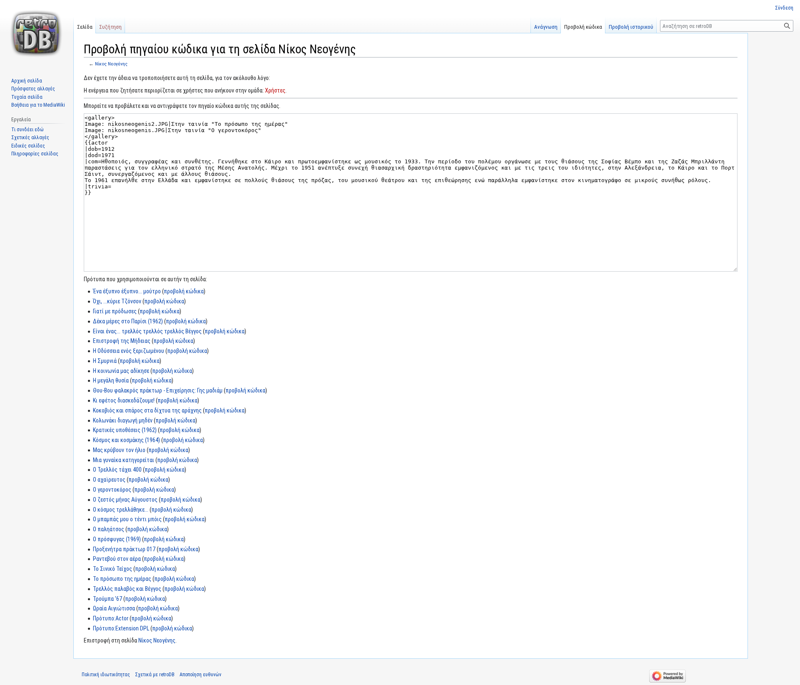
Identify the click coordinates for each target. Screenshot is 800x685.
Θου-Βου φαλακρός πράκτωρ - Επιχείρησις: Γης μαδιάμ (157, 390)
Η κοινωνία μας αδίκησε (121, 371)
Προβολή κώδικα (583, 27)
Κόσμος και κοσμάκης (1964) (126, 440)
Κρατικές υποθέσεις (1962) (125, 430)
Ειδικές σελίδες (28, 146)
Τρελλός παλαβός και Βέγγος (127, 588)
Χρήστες (275, 90)
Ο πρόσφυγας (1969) (117, 539)
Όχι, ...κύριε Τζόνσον (117, 301)
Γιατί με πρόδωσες (115, 311)
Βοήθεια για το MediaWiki (38, 105)
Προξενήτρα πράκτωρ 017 (124, 549)
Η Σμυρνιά (105, 361)
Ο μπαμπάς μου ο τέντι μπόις (127, 519)
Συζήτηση (110, 27)
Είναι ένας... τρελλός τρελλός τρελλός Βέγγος (147, 331)
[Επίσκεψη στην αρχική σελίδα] (36, 33)
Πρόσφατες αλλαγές (33, 89)
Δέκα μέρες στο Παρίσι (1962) (128, 321)
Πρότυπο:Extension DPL (121, 628)
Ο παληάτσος (108, 529)
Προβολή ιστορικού (631, 27)
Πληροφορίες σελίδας (34, 154)
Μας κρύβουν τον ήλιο (119, 450)
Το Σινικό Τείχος (112, 568)
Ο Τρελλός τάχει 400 (117, 469)
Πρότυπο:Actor (110, 618)
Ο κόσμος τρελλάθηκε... (120, 509)
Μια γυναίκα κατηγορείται (123, 460)
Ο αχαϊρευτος (109, 479)
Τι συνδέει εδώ (27, 129)
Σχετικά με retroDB (155, 675)
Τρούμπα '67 (107, 598)
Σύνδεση (784, 8)
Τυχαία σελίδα (26, 97)
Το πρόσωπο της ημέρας (122, 578)
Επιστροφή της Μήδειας (121, 341)
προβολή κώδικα (184, 291)
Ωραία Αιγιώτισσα (114, 608)
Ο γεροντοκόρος (112, 489)
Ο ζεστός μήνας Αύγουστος (125, 499)
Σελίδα (84, 27)
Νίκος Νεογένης (111, 64)
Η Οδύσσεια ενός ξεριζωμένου (128, 351)
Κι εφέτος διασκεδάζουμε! (124, 400)
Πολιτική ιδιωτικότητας (106, 675)
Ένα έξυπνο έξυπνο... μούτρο (127, 291)
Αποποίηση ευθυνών (200, 675)
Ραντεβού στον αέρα (117, 558)
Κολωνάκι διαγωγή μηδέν (122, 420)
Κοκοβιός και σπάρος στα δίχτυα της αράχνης (147, 410)
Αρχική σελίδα (26, 81)
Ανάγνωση (546, 27)
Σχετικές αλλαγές (30, 137)
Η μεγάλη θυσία (111, 380)
